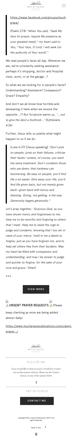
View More (36, 289)
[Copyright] (36, 434)
